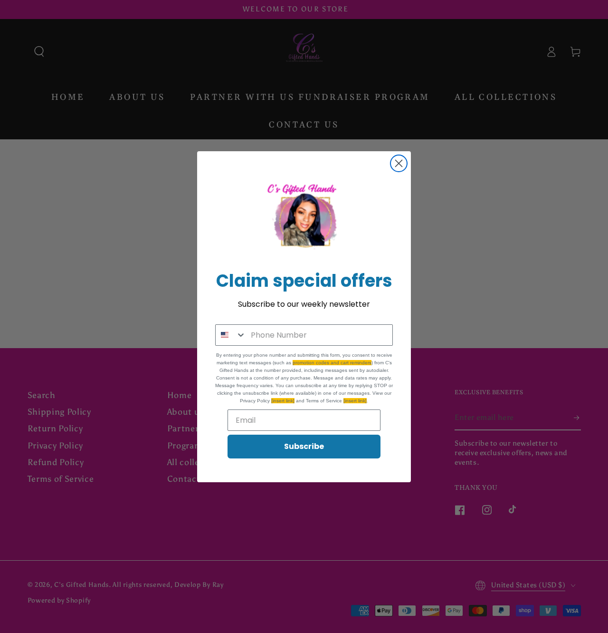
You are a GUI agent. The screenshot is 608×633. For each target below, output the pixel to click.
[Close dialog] (398, 163)
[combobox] (231, 335)
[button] (304, 218)
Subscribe (304, 446)
